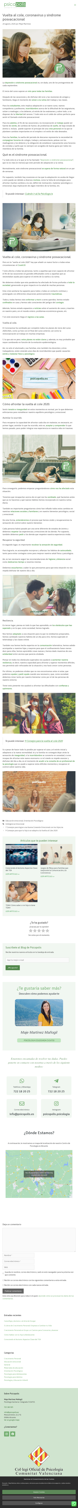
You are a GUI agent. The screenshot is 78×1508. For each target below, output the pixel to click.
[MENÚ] (75, 5)
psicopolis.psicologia (56, 1114)
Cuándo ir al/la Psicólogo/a (39, 193)
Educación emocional (14, 821)
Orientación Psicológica (33, 821)
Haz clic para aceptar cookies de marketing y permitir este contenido (39, 1174)
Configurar (39, 1503)
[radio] (31, 931)
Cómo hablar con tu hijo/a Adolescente (19, 1335)
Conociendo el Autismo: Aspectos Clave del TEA (22, 1339)
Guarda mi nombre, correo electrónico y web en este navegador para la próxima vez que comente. (39, 1273)
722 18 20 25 (21, 1091)
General (7, 1365)
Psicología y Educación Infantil (16, 1380)
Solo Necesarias (39, 1497)
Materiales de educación (13, 1368)
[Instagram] (6, 1433)
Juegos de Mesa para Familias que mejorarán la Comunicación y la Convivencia (54, 870)
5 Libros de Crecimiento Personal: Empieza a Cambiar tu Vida (28, 1326)
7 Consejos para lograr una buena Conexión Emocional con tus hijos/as (34, 827)
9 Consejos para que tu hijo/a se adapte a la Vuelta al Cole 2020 (31, 830)
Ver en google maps (11, 1420)
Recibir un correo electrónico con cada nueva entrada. (26, 1285)
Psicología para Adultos (13, 1377)
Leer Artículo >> (13, 874)
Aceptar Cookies (39, 1492)
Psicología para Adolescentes (15, 1374)
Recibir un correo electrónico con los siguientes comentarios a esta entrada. (35, 1280)
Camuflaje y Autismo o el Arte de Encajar (20, 1321)
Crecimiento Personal (12, 1359)
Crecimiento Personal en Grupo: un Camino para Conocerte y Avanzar (31, 1330)
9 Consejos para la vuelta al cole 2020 (44, 741)
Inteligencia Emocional (14, 824)
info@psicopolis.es (22, 1114)
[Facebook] (12, 1433)
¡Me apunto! (13, 968)
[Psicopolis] (15, 5)
